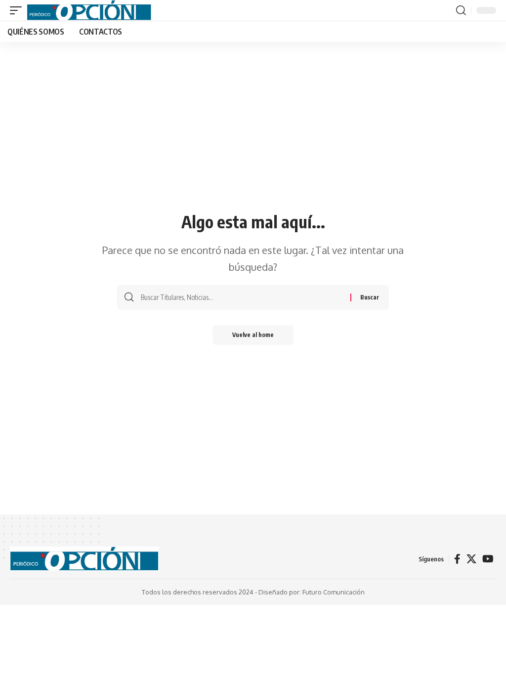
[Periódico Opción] (89, 10)
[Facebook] (457, 558)
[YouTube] (488, 558)
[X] (471, 558)
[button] (18, 10)
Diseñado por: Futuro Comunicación (311, 592)
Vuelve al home (253, 334)
